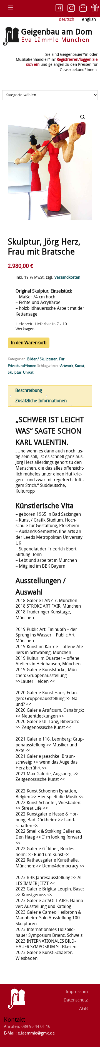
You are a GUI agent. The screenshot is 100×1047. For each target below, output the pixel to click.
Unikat (28, 372)
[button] (83, 117)
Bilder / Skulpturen (42, 359)
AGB (83, 1008)
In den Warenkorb (28, 342)
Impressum (77, 991)
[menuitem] (89, 19)
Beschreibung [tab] (28, 390)
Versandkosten (67, 277)
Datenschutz (76, 1000)
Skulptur (14, 372)
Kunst (79, 366)
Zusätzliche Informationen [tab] (41, 400)
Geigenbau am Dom (56, 31)
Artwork (66, 366)
